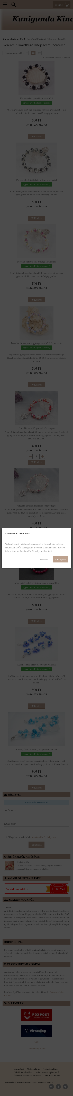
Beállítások (44, 559)
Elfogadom (61, 559)
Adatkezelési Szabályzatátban (34, 551)
